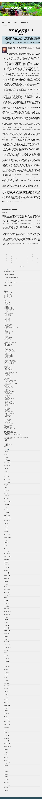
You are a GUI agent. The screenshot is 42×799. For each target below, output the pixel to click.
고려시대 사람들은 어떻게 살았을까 (9, 305)
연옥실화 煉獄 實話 (7, 395)
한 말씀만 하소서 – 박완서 (8, 377)
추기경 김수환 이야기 (7, 414)
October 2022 (6, 520)
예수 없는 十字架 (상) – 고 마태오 (9, 309)
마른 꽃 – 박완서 (6, 374)
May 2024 (5, 492)
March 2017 (6, 625)
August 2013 (6, 691)
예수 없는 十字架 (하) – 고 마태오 (9, 310)
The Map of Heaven (7, 433)
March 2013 (6, 699)
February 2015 (6, 663)
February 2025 (6, 477)
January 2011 (6, 740)
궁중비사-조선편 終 (7, 322)
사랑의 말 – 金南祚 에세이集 (8, 382)
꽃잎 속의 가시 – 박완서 (7, 367)
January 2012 (6, 721)
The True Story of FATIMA (8, 436)
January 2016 (6, 645)
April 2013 (5, 697)
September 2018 (6, 597)
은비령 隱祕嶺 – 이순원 (7, 402)
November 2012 (6, 705)
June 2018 (5, 601)
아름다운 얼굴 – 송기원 (7, 392)
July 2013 (5, 693)
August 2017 (6, 617)
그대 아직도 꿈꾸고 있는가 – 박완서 (9, 370)
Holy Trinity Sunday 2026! (8, 283)
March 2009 (6, 771)
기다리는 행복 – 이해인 (7, 328)
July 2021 (5, 543)
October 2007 (6, 787)
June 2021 (5, 545)
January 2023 (6, 515)
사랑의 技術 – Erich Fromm (8, 382)
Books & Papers (6, 291)
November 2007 (6, 785)
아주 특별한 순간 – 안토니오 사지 (9, 394)
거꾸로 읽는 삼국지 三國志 (8, 304)
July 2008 (5, 774)
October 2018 (6, 595)
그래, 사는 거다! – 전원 (7, 326)
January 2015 (6, 664)
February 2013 (6, 700)
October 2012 (6, 707)
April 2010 (5, 754)
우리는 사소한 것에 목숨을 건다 (9, 292)
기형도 (5, 330)
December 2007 (6, 784)
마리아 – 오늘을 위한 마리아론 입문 (9, 359)
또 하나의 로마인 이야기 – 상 (8, 355)
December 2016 (6, 628)
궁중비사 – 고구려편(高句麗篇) (9, 313)
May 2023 (5, 509)
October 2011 (6, 726)
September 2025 (6, 466)
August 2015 (6, 653)
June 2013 (5, 694)
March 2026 (6, 457)
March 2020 (6, 569)
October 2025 (6, 465)
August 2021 (6, 542)
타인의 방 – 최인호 (7, 416)
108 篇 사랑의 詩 (6, 298)
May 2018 (5, 603)
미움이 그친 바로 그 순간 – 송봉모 (9, 365)
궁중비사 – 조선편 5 (7, 321)
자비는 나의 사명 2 (7, 410)
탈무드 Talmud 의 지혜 (7, 417)
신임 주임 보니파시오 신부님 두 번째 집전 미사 (11, 277)
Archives (5, 439)
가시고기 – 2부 (6, 301)
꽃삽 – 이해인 (6, 340)
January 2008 (6, 782)
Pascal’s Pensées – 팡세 (8, 427)
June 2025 (5, 471)
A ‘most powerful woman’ (8, 438)
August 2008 (6, 773)
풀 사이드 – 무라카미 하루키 (8, 418)
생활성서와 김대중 (7, 423)
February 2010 (6, 757)
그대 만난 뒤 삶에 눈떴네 (8, 324)
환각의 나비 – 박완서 (7, 378)
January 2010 (6, 758)
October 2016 (6, 631)
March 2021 (6, 550)
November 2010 (6, 743)
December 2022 (6, 517)
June (23, 17)
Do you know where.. (10, 210)
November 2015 (6, 649)
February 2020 (6, 570)
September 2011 (6, 727)
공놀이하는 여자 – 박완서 (8, 368)
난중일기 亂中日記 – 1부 (8, 344)
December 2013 (6, 685)
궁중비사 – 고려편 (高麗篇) (8, 316)
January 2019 (6, 590)
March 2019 (6, 587)
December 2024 (6, 481)
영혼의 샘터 (6, 396)
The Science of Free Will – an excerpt (10, 435)
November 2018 (6, 594)
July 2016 (5, 636)
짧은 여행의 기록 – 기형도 (8, 332)
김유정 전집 (6, 336)
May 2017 (5, 622)
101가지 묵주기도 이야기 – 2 (8, 297)
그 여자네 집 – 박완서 (7, 371)
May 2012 (5, 715)
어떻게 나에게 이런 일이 (8, 394)
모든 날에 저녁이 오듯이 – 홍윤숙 (9, 363)
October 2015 (6, 650)
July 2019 (5, 581)
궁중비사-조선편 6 (7, 322)
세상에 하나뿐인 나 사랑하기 (8, 388)
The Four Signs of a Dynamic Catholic (10, 432)
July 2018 (5, 600)
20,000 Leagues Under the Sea (9, 425)
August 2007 (6, 790)
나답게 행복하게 (6, 341)
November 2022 (6, 518)
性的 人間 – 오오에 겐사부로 (8, 299)
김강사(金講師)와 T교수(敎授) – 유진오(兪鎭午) (11, 334)
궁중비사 (5, 312)
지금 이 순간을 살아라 (7, 292)
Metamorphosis (6, 426)
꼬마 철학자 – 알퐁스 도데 (8, 339)
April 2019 (5, 586)
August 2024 (6, 487)
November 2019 (6, 575)
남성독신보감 (6, 348)
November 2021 (6, 537)
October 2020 (6, 557)
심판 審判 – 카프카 (7, 390)
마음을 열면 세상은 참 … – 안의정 (9, 360)
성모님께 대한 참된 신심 (8, 388)
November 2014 (6, 667)
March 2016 (6, 642)
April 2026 (5, 455)
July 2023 (5, 506)
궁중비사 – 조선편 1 (7, 317)
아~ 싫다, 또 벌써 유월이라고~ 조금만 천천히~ (11, 282)
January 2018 (6, 609)
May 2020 (5, 565)
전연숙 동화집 (6, 406)
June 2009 (5, 766)
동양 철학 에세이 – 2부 (7, 353)
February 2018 (6, 608)
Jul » (23, 266)
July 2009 (5, 765)
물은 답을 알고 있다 (7, 364)
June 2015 (5, 656)
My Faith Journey (7, 442)
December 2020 (6, 554)
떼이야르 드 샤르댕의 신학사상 (9, 354)
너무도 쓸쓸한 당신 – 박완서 (8, 373)
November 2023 (6, 501)
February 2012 (6, 719)
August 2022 (6, 523)
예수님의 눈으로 (6, 397)
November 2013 (6, 686)
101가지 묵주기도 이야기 (8, 295)
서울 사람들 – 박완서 (7, 375)
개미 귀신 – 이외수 (7, 304)
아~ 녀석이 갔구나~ (7, 272)
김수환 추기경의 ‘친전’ (7, 335)
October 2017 (6, 614)
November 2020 (6, 556)
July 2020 (5, 562)
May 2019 (5, 584)
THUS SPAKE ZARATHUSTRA (8, 430)
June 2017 (5, 620)
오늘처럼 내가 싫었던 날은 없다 (9, 398)
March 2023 (6, 512)
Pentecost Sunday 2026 (8, 285)
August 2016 (6, 634)
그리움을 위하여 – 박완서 (8, 370)
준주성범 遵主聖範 (7, 412)
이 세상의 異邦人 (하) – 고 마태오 (9, 311)
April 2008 (5, 777)
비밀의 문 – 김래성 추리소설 (8, 381)
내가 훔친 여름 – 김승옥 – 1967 (9, 349)
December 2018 (6, 592)
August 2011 (6, 729)
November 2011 (6, 724)
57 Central (5, 440)
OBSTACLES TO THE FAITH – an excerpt (10, 431)
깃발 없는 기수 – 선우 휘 (8, 337)
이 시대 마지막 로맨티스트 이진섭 (9, 403)
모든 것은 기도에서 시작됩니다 (9, 293)
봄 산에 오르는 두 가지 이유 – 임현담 (10, 380)
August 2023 (6, 504)
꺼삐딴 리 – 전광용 (7, 338)
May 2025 (5, 473)
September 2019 (6, 578)
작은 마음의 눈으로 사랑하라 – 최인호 (10, 406)
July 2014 (5, 674)
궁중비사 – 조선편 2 (7, 318)
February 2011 (6, 738)
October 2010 (6, 744)
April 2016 (5, 641)
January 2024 (6, 498)
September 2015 (6, 652)
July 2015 (5, 655)
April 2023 (5, 510)
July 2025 (5, 470)
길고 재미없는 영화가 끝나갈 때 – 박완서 (10, 372)
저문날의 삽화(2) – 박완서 (8, 376)
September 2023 (6, 503)
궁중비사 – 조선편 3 (7, 319)
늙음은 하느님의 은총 (7, 352)
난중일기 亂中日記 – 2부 (8, 345)
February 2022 (6, 532)
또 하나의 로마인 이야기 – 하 (8, 356)
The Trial (5, 429)
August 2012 (6, 710)
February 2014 (6, 682)
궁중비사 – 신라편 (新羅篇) (8, 315)
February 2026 (6, 459)
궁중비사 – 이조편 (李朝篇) (8, 316)
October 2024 (6, 484)
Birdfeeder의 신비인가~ (8, 280)
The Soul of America (7, 435)
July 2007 (5, 791)
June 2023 (5, 507)
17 (16, 260)
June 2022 (5, 526)
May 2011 (5, 733)
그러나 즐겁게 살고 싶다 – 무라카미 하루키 (11, 327)
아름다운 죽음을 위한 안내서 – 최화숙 (10, 393)
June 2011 (5, 732)
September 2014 (6, 671)
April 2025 (5, 474)
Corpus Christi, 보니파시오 (8, 279)
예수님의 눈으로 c (7, 409)
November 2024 (6, 482)
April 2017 (5, 623)
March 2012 (6, 718)
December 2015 (6, 647)
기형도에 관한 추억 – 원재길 (8, 331)
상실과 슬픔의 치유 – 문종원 (8, 387)
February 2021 (6, 551)
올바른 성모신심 (6, 399)
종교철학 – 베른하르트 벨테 (8, 411)
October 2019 (6, 576)
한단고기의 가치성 (7, 420)
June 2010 (5, 751)
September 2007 (6, 788)
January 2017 (6, 627)
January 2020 (6, 572)
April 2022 (5, 529)
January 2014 (6, 683)
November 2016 (6, 630)
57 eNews (5, 441)
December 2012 (6, 704)
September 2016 (6, 633)
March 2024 (6, 495)
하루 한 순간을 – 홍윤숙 (7, 419)
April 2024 (5, 493)
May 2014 (5, 677)
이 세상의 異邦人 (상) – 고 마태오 (9, 310)
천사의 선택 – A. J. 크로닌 (8, 412)
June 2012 (5, 713)
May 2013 (5, 696)
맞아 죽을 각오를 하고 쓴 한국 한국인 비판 (10, 361)
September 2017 (6, 616)
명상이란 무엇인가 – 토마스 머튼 (9, 362)
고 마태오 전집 (6, 306)
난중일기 (5, 343)
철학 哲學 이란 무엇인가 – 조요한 (9, 413)
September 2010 (6, 746)
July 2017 (5, 619)
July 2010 (5, 749)
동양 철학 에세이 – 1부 (7, 352)
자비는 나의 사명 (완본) (7, 405)
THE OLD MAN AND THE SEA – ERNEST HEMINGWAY (12, 434)
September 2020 (6, 559)
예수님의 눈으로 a (7, 407)
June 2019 (5, 583)
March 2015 (6, 661)
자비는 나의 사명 (6, 404)
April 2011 (5, 735)
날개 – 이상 (5, 347)
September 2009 (6, 763)
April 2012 (5, 716)
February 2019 (6, 589)
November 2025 (6, 463)
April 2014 (5, 678)
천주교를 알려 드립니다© (8, 444)
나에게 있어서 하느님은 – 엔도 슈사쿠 (10, 342)
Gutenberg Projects (7, 424)
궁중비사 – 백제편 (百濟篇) (8, 314)
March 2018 (6, 606)
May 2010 (5, 752)
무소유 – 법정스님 (7, 364)
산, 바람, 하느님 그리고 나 (8, 386)
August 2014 (6, 672)
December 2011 (6, 722)
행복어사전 (5, 421)
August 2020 (6, 561)
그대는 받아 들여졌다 (7, 325)
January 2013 (6, 702)
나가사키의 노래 (6, 340)
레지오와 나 (6, 443)
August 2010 (6, 747)
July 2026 (5, 451)
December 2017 (6, 611)
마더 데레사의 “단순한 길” (8, 358)
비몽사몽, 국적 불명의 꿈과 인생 (9, 274)
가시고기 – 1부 (6, 300)
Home (5, 290)
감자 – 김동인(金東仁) (7, 302)
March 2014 (6, 680)
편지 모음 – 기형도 (7, 333)
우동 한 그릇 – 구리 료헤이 (8, 400)
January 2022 (6, 534)
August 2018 (6, 598)
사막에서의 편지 (6, 385)
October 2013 (6, 688)
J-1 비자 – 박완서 (6, 379)
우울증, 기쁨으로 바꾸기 (8, 401)
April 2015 (5, 660)
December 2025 (6, 462)
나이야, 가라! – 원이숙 (7, 346)
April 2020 (5, 567)
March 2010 (6, 755)
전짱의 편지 (6, 445)
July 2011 (5, 730)
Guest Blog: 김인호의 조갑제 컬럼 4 (15, 22)
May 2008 (5, 776)
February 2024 (6, 496)
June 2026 (5, 452)
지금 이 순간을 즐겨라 (7, 294)
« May (21, 266)
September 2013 (6, 689)
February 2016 (6, 644)
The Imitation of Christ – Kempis (9, 428)
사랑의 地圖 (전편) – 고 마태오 (9, 307)
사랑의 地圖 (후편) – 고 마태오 (9, 308)
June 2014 (5, 675)
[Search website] (39, 1)
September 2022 (6, 521)
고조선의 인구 (6, 323)
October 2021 (6, 539)
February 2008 (6, 780)
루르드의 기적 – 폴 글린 (7, 358)
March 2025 (6, 476)
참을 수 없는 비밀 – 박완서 (8, 376)
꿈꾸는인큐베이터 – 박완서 (8, 369)
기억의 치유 (6, 328)
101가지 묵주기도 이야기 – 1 (8, 296)
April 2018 (5, 605)
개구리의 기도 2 (6, 303)
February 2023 (6, 514)
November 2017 (6, 612)
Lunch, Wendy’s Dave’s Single (9, 271)
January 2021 (6, 553)
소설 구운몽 (6, 389)
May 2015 (5, 658)
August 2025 (6, 468)
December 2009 (6, 760)
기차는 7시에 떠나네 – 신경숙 (8, 329)
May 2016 (5, 639)
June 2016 (5, 638)
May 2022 (5, 528)
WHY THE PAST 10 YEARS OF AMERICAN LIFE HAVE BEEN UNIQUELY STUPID (16, 437)
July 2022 (5, 525)
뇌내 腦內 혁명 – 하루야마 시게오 (9, 351)
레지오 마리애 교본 (7, 357)
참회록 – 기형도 (6, 334)
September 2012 (6, 708)
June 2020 (5, 564)
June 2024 (5, 490)
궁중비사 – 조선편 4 (7, 320)
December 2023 (6, 499)
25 (22, 262)
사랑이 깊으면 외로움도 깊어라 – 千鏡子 (10, 383)
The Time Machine (7, 429)
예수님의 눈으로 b (7, 408)
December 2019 (6, 573)
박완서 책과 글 (6, 366)
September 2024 (6, 485)
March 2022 (6, 531)
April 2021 (5, 548)
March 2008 (6, 779)
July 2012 (5, 711)
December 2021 (6, 536)
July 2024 (5, 488)
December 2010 (6, 741)
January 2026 (6, 460)
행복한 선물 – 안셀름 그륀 (8, 422)
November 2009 (6, 762)
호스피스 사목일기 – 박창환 (8, 423)
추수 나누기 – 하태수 (7, 415)
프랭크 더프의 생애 (7, 418)
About (5, 446)
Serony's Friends (21, 8)
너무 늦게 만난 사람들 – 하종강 (9, 350)
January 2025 (6, 479)
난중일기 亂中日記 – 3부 (8, 346)
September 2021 (6, 540)
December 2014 (6, 666)
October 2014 (6, 669)
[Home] (18, 17)
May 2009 (5, 768)
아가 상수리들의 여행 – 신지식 (9, 391)
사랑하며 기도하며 (7, 384)
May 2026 (5, 454)
